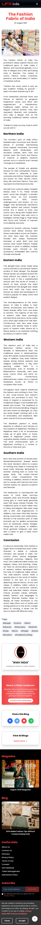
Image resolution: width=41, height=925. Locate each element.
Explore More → (20, 741)
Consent (5, 864)
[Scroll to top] (35, 919)
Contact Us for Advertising (20, 700)
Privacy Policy (8, 857)
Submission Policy (10, 875)
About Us (6, 847)
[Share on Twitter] (17, 720)
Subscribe (32, 889)
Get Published (8, 868)
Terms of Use (7, 861)
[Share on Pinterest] (24, 720)
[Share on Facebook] (10, 720)
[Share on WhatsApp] (31, 720)
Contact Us (7, 850)
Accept (22, 920)
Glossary (6, 854)
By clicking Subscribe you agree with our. (19, 895)
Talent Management (11, 871)
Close (7, 920)
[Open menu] (37, 4)
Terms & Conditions (18, 914)
